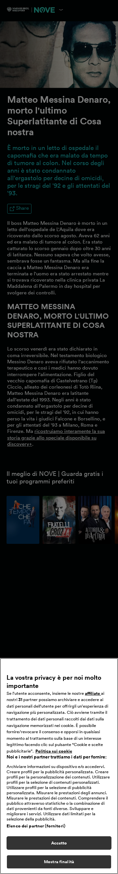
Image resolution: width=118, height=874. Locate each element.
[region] (59, 766)
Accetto (59, 843)
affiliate (93, 693)
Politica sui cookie (53, 751)
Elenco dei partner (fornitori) (36, 826)
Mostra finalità (59, 862)
